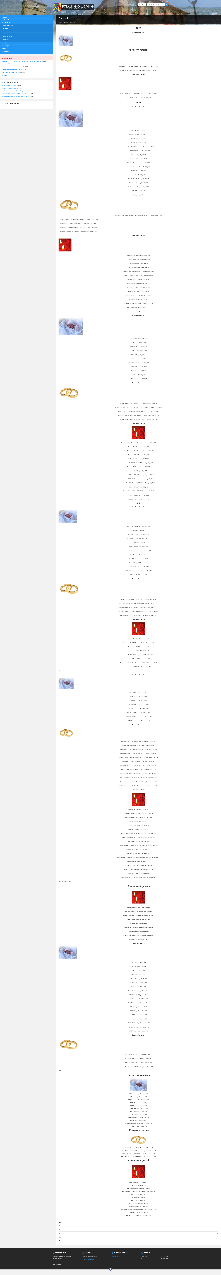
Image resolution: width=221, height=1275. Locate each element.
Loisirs (4, 49)
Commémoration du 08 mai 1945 (10, 88)
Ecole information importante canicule (12, 66)
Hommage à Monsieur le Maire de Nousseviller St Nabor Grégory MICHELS (21, 61)
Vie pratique (5, 46)
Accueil (60, 22)
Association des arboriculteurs (9, 85)
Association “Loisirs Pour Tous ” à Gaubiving (12, 91)
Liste (3, 106)
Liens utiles (5, 51)
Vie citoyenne (66, 22)
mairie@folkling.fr (89, 1259)
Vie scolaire (5, 43)
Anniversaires (6, 31)
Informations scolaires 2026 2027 (11, 72)
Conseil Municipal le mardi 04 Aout (11, 64)
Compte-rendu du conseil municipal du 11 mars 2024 (14, 93)
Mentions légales (115, 1256)
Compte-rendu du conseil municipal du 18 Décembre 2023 (15, 96)
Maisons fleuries (6, 39)
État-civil (5, 28)
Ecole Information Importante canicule (12, 69)
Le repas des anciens (7, 36)
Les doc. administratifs (8, 25)
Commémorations (7, 34)
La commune (5, 20)
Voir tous (4, 75)
